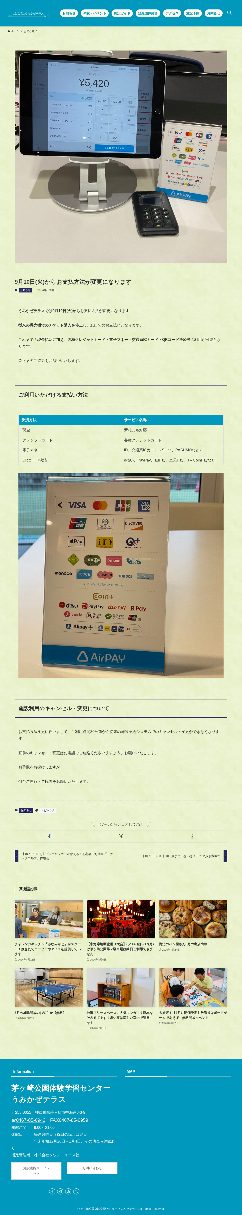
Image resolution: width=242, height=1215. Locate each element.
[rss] (68, 1191)
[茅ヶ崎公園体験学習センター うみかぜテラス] (28, 13)
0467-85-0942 (30, 1120)
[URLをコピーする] (192, 836)
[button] (49, 836)
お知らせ (25, 290)
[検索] (76, 1191)
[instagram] (60, 1191)
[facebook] (52, 1191)
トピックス (48, 810)
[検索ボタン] (229, 13)
